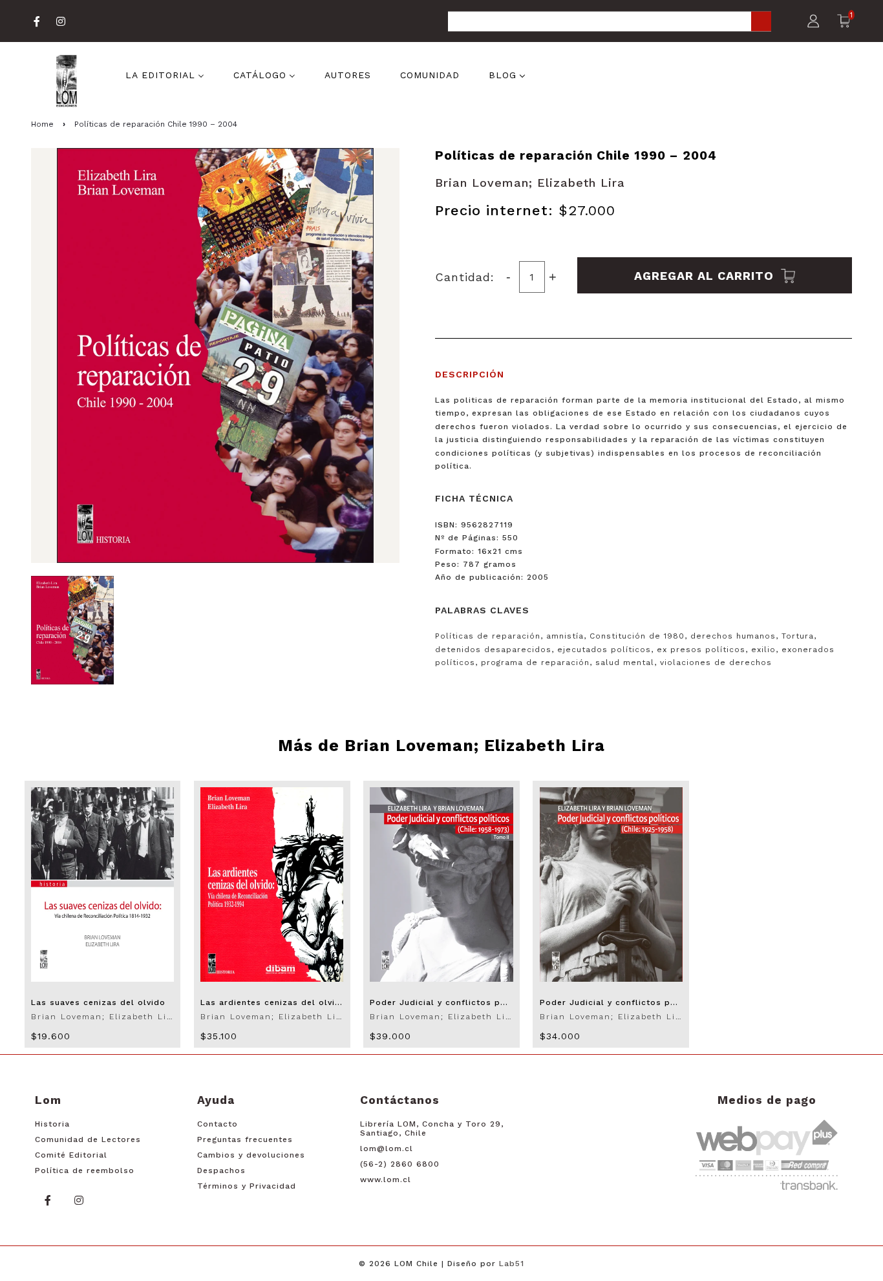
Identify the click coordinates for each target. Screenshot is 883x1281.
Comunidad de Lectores (88, 1139)
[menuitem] (165, 74)
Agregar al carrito (706, 275)
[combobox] (609, 22)
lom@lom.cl (386, 1148)
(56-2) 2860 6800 (400, 1164)
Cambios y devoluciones (251, 1154)
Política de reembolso (84, 1170)
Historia (52, 1123)
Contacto (217, 1123)
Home (42, 124)
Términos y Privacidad (246, 1186)
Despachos (221, 1170)
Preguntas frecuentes (245, 1139)
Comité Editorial (71, 1154)
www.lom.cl (385, 1179)
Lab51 (511, 1263)
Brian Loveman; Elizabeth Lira (530, 182)
